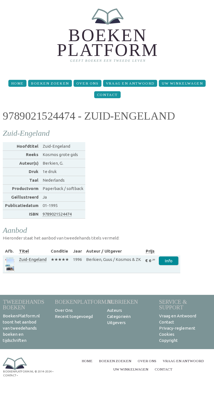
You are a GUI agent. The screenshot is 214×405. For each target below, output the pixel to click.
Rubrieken (122, 302)
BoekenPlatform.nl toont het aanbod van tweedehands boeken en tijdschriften (21, 328)
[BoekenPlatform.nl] (107, 37)
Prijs (150, 251)
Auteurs (114, 310)
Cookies (166, 334)
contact (9, 375)
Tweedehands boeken (23, 304)
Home (17, 83)
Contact (107, 95)
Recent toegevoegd (74, 316)
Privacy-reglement (177, 328)
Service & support (173, 304)
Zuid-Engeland (33, 259)
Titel (24, 251)
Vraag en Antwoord (130, 83)
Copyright (168, 340)
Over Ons (87, 83)
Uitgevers (116, 322)
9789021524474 (57, 214)
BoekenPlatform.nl (85, 302)
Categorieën (119, 316)
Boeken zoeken (50, 83)
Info (168, 260)
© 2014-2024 (43, 371)
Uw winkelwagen (182, 83)
